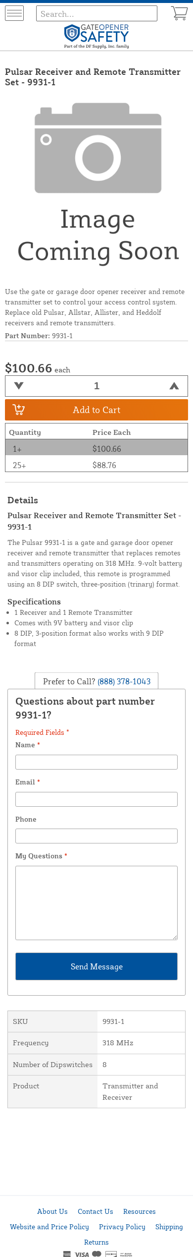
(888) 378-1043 (123, 681)
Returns (96, 1242)
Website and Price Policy (49, 1226)
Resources (139, 1211)
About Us (52, 1211)
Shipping (169, 1226)
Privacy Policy (122, 1226)
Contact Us (95, 1211)
